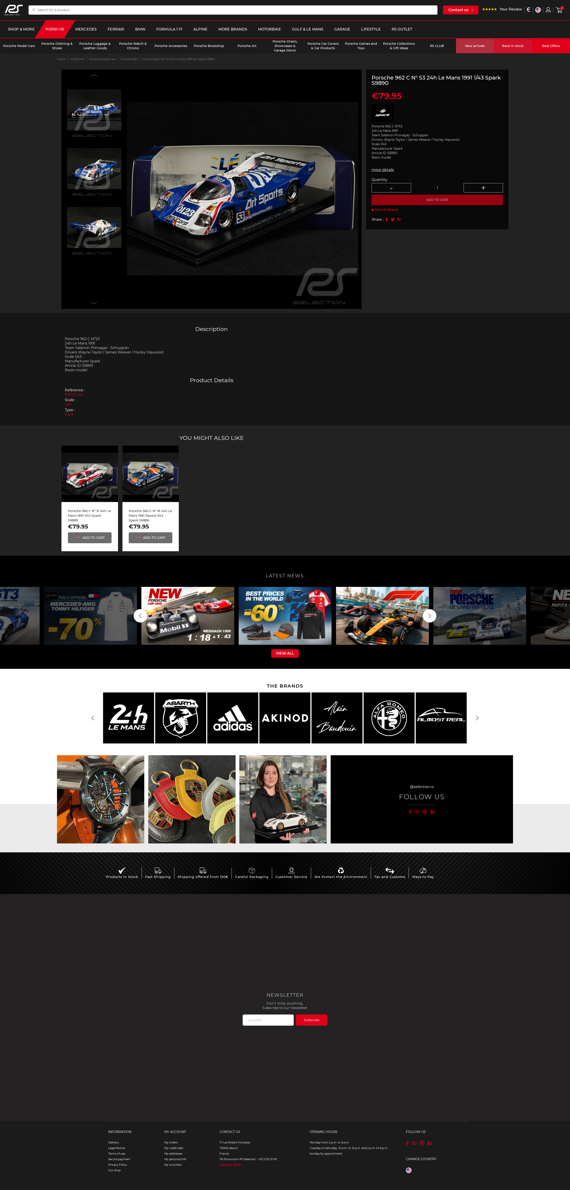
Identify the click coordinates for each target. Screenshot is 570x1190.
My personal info (175, 1159)
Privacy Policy (117, 1164)
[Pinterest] (399, 220)
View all (285, 653)
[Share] (386, 220)
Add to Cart (93, 538)
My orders (171, 1142)
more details (383, 170)
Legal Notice (116, 1148)
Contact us (458, 10)
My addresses (173, 1153)
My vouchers (172, 1164)
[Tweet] (393, 220)
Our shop (114, 1170)
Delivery (113, 1142)
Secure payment (119, 1159)
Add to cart (437, 200)
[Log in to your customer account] (548, 9)
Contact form (230, 1165)
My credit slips (173, 1148)
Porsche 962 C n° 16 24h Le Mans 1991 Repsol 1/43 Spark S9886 (150, 515)
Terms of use (116, 1153)
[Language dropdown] (538, 10)
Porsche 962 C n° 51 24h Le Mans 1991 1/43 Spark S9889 (89, 515)
